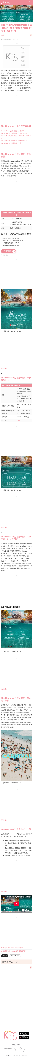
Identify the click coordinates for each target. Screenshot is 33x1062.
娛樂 (2, 35)
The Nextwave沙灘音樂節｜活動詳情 (12, 131)
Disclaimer (12, 1051)
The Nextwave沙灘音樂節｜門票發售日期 (14, 133)
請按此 (19, 420)
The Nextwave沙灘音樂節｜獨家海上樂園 (14, 140)
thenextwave (15, 956)
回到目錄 (4, 368)
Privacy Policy (20, 1051)
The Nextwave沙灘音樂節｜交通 (11, 143)
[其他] (30, 36)
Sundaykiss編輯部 (6, 39)
